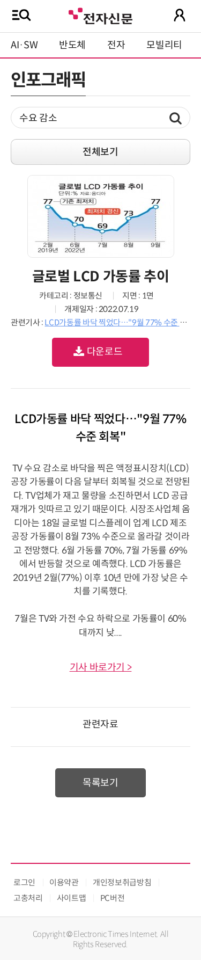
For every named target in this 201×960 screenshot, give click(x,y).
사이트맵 (71, 898)
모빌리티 (164, 45)
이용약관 (64, 882)
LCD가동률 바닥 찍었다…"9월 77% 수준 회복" (120, 322)
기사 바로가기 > (101, 667)
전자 (116, 45)
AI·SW (24, 45)
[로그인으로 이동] (179, 15)
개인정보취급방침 (122, 882)
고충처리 (28, 898)
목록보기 (100, 783)
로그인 (24, 882)
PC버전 (112, 898)
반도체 (72, 45)
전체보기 (100, 152)
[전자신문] (100, 15)
